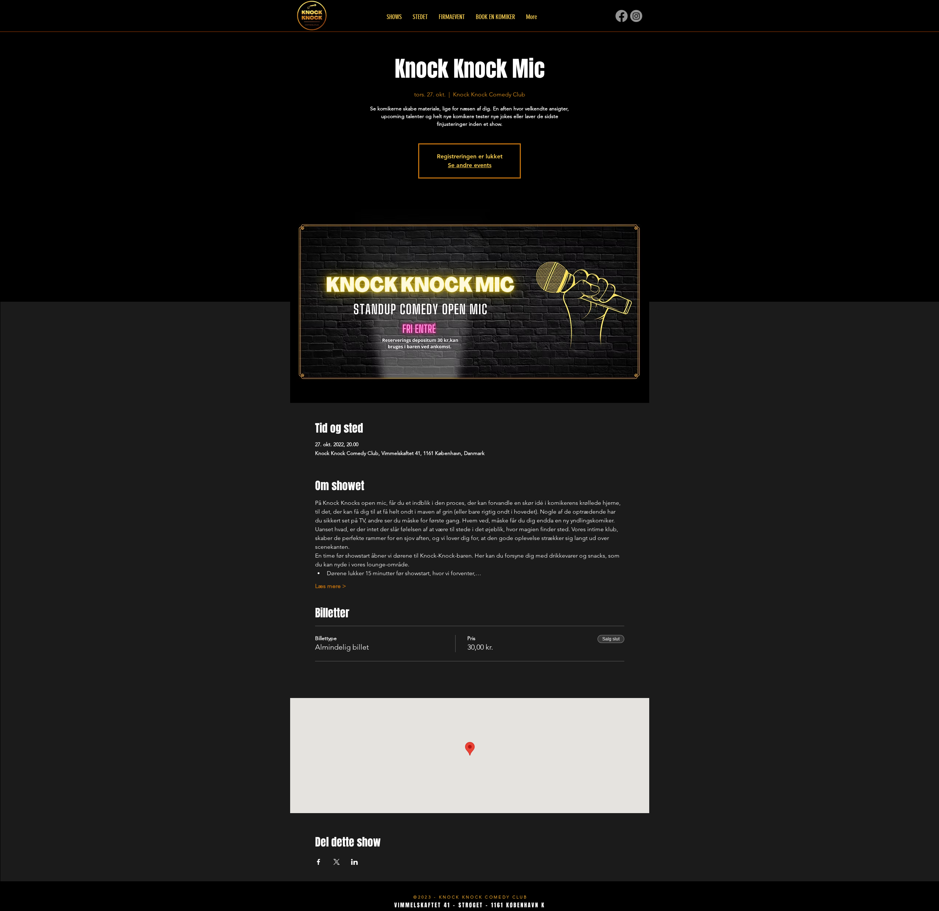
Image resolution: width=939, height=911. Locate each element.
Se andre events (470, 165)
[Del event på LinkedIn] (354, 862)
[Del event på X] (336, 862)
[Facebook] (621, 16)
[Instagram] (636, 16)
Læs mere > (330, 586)
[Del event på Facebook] (318, 862)
